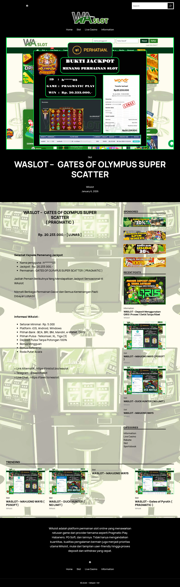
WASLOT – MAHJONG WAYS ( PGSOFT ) (144, 358)
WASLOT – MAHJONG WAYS (139, 413)
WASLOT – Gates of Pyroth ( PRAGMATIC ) (153, 503)
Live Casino (130, 436)
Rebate (127, 439)
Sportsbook (130, 446)
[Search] (170, 6)
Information (129, 308)
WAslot (90, 186)
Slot (90, 157)
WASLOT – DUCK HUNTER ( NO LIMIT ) (144, 401)
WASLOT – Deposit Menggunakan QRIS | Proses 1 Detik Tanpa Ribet (142, 313)
